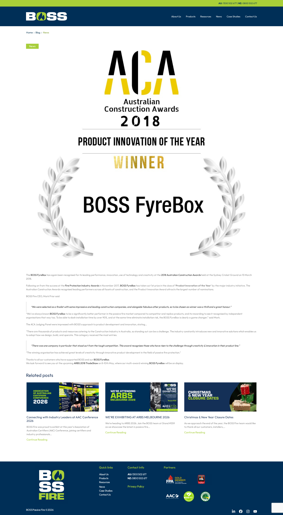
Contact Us (251, 16)
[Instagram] (248, 511)
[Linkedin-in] (233, 511)
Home (29, 32)
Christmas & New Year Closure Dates (208, 417)
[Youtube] (255, 511)
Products (190, 16)
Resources (205, 16)
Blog (38, 32)
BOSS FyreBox (38, 274)
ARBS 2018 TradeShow (86, 363)
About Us (176, 16)
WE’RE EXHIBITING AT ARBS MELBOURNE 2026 (137, 417)
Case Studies (233, 16)
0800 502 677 (250, 3)
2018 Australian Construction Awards (181, 274)
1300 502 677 (230, 3)
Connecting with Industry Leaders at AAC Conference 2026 (62, 419)
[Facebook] (241, 511)
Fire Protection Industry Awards (82, 285)
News (219, 16)
